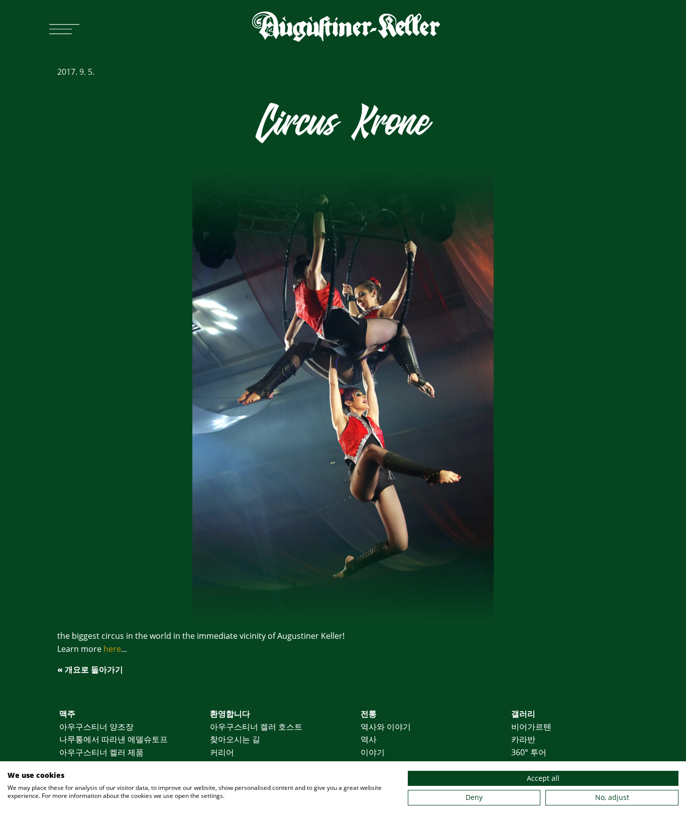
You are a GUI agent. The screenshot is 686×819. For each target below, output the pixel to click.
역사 (369, 739)
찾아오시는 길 (235, 739)
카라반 (523, 739)
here (112, 648)
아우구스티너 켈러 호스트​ (256, 726)
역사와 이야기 (386, 726)
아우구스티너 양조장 (96, 726)
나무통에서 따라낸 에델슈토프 (113, 739)
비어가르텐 (531, 726)
